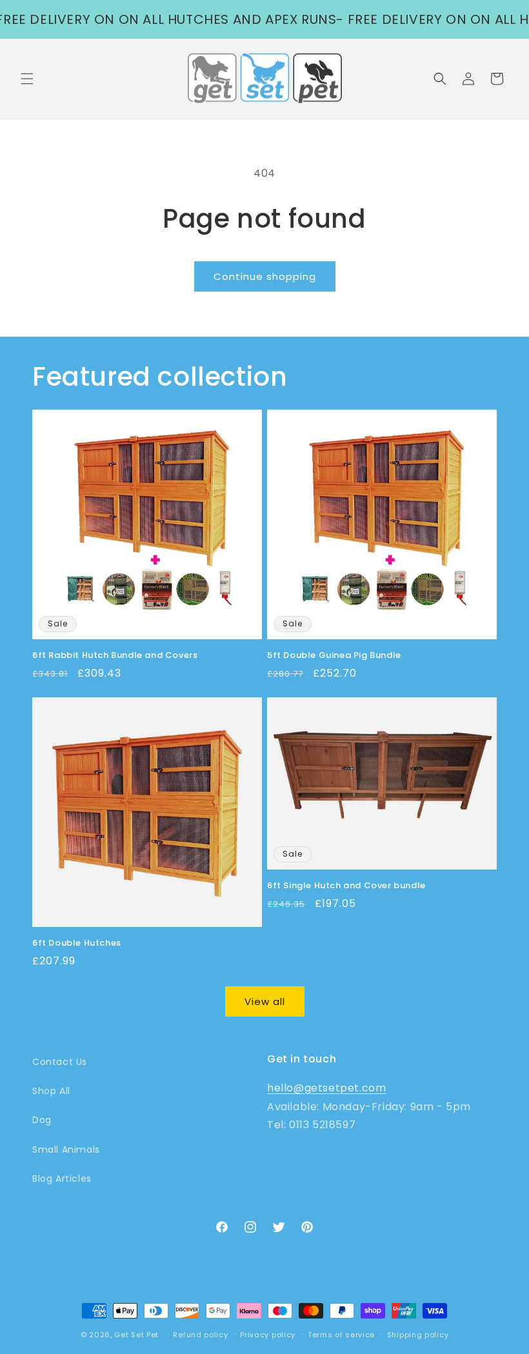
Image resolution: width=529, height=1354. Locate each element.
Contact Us (59, 1061)
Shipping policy (418, 1334)
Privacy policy (267, 1334)
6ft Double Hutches (76, 943)
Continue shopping (265, 276)
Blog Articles (62, 1178)
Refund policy (200, 1334)
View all (265, 1001)
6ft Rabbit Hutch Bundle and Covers (114, 655)
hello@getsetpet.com (326, 1087)
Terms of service (341, 1334)
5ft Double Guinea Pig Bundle (334, 655)
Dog (42, 1119)
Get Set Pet (136, 1334)
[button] (27, 79)
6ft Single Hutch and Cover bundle (346, 886)
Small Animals (66, 1149)
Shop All (51, 1090)
